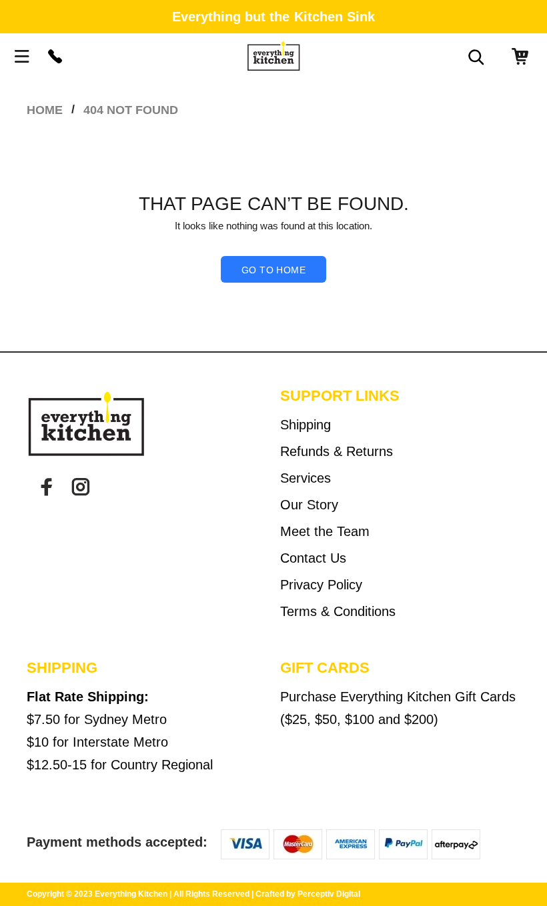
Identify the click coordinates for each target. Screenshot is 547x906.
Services (305, 478)
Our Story (309, 504)
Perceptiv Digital (329, 894)
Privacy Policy (321, 584)
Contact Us (313, 558)
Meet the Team (325, 531)
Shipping (305, 424)
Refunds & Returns (336, 451)
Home (45, 110)
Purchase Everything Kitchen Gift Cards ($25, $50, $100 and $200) (398, 708)
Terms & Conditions (338, 611)
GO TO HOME (273, 270)
